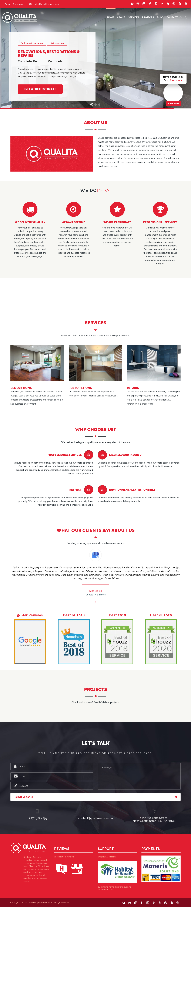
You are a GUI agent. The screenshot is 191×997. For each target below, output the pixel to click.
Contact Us (174, 17)
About (121, 17)
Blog (160, 17)
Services (133, 17)
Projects (148, 17)
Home (110, 17)
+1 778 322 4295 (15, 4)
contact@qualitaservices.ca (45, 4)
